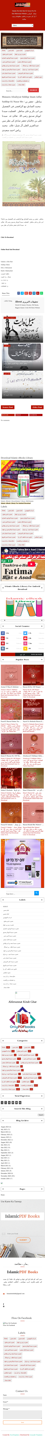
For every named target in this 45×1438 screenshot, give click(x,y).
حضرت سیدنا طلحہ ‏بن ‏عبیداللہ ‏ (30, 65)
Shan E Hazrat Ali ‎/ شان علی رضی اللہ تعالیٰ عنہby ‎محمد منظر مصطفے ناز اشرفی (33, 790)
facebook (33, 415)
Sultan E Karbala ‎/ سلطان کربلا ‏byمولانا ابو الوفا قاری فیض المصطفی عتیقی (11, 790)
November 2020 (6, 1176)
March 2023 (4, 1132)
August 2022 (5, 1142)
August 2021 (5, 1155)
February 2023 (5, 1134)
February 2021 (5, 1168)
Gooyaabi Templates (36, 1435)
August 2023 (5, 1127)
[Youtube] (3, 1306)
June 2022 (4, 1147)
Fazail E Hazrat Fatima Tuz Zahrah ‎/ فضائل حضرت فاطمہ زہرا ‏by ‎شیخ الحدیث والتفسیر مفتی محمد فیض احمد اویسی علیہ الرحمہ (11, 721)
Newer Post (7, 407)
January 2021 (5, 1171)
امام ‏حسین (19, 50)
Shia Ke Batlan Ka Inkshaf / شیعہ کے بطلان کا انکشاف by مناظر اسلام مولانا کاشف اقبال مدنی (22, 362)
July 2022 (4, 1145)
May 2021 (4, 1160)
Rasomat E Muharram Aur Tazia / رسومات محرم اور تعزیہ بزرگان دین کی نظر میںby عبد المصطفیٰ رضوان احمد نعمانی (22, 389)
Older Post (37, 407)
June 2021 (4, 1158)
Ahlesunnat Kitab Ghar (22, 1001)
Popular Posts (36, 654)
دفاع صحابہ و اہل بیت (8, 81)
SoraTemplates (14, 1435)
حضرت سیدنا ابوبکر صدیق (27, 58)
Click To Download (7, 237)
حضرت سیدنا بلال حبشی (24, 62)
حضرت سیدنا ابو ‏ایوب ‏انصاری (10, 58)
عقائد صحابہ (21, 84)
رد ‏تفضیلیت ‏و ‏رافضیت (23, 81)
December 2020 (6, 1173)
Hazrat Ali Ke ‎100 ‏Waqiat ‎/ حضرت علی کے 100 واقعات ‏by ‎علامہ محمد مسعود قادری (33, 687)
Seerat (3, 50)
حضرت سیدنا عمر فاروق (8, 77)
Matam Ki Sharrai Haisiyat (12, 336)
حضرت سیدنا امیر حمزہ (8, 62)
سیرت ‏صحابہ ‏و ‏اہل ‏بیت (8, 84)
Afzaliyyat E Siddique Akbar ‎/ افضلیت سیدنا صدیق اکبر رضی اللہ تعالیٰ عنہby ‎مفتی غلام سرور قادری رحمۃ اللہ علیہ (33, 756)
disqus (18, 415)
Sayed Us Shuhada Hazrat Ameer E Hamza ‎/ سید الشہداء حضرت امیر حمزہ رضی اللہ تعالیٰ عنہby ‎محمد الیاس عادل (33, 721)
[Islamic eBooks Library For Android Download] (24, 606)
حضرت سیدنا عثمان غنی (8, 73)
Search (33, 90)
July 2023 (4, 1129)
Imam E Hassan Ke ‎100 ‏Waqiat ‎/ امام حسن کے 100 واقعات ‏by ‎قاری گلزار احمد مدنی (11, 756)
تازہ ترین (22, 654)
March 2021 (4, 1165)
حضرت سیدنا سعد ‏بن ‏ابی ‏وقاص (10, 65)
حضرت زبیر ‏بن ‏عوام (20, 54)
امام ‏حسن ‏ (11, 50)
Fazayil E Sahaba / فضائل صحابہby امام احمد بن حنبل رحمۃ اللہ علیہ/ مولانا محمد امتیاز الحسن (11, 825)
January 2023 (5, 1137)
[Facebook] (3, 1304)
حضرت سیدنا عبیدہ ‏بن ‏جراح (30, 69)
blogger (5, 415)
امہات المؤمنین (29, 50)
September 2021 (6, 1153)
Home (3, 1195)
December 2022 (6, 1140)
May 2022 (4, 1150)
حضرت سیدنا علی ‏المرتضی (25, 73)
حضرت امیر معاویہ (7, 54)
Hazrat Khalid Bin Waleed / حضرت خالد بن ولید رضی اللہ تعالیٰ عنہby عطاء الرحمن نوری (33, 825)
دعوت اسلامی (38, 77)
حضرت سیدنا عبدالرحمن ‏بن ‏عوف (11, 69)
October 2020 (5, 1178)
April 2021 (4, 1163)
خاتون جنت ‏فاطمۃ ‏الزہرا (25, 77)
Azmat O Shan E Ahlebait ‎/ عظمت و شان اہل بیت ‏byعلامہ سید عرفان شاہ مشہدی (11, 687)
